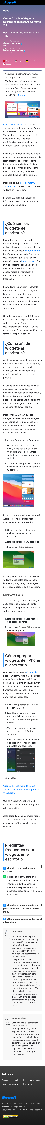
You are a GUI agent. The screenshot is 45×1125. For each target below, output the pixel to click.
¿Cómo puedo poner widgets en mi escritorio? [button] (22, 921)
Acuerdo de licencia (10, 1084)
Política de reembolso (11, 1080)
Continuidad (32, 672)
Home (6, 11)
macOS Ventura (32, 250)
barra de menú (28, 261)
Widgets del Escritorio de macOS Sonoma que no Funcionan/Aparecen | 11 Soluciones (22, 789)
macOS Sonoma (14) (13, 124)
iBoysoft (21, 95)
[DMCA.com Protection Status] (10, 1115)
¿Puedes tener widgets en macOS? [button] (19, 870)
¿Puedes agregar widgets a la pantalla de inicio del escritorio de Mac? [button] (21, 908)
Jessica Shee (16, 51)
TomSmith (15, 44)
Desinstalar (28, 1084)
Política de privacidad (32, 1080)
